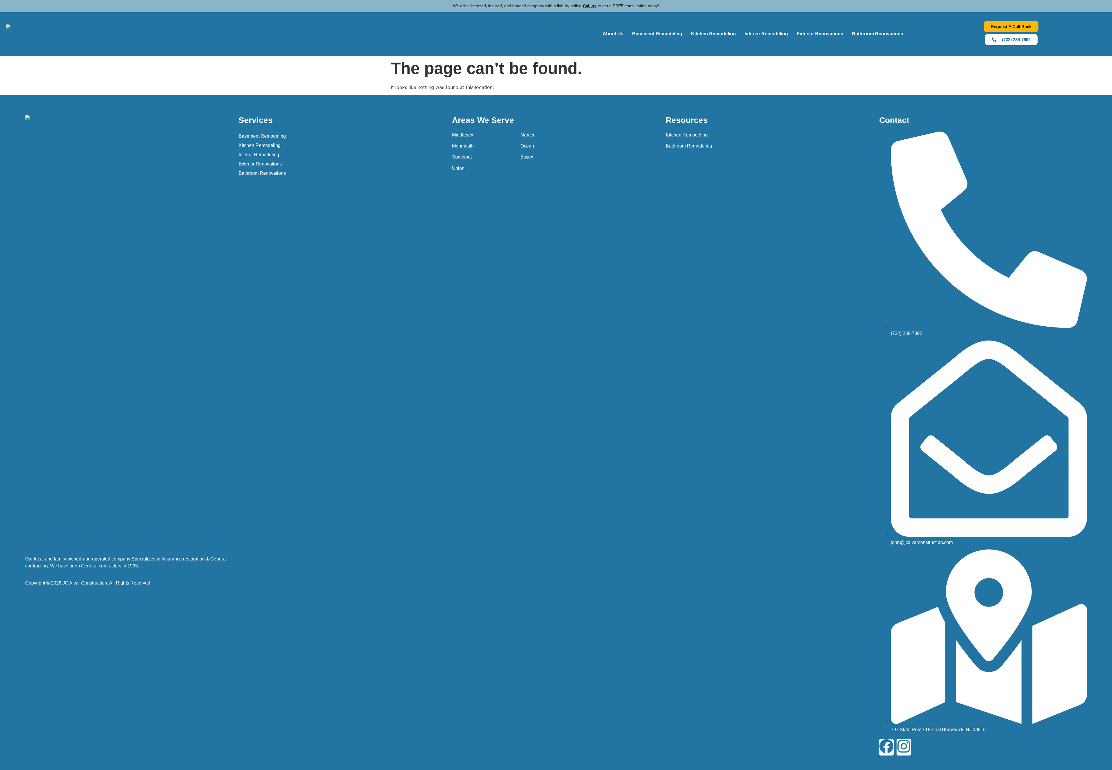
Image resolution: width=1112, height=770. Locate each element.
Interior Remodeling (766, 33)
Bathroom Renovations (877, 33)
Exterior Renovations (820, 33)
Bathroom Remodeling (689, 145)
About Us (613, 33)
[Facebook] (886, 747)
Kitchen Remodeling (713, 33)
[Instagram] (904, 747)
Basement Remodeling (657, 33)
